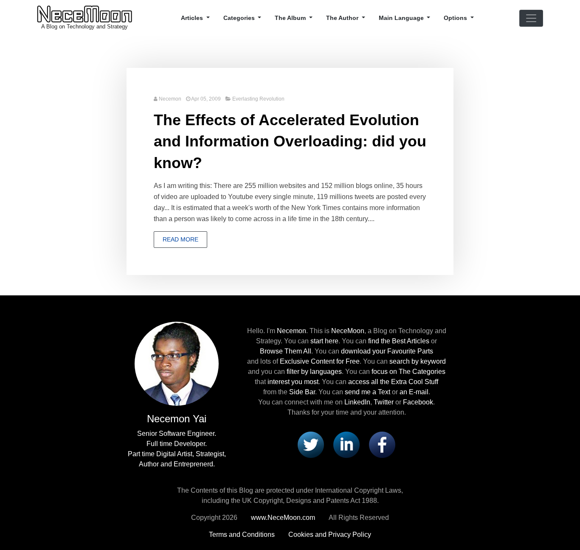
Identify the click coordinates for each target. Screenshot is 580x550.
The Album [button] (291, 17)
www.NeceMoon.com (283, 517)
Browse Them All (285, 351)
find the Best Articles (398, 341)
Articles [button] (193, 17)
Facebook (418, 402)
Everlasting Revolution (258, 99)
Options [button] (456, 17)
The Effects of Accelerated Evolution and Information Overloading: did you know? (290, 141)
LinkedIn (357, 402)
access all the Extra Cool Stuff (393, 381)
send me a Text (367, 392)
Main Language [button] (402, 17)
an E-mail (414, 392)
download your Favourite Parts (387, 351)
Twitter (384, 402)
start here (324, 341)
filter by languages (314, 371)
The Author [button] (343, 17)
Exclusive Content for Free (320, 361)
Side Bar (302, 392)
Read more (180, 239)
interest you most (292, 381)
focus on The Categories (408, 371)
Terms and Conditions (242, 534)
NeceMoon (347, 330)
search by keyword (417, 361)
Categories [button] (239, 17)
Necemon (170, 99)
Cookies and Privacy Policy (329, 534)
